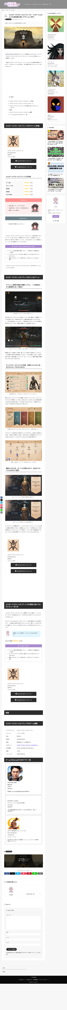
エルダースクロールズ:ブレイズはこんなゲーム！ (22, 103)
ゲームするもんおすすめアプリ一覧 (18, 114)
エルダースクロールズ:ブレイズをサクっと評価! (21, 101)
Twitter (56, 216)
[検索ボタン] (50, 4)
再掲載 (4, 971)
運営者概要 (35, 979)
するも (11, 894)
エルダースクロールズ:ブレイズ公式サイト (27, 745)
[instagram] (56, 221)
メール (7, 937)
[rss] (35, 977)
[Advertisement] (23, 81)
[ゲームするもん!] (12, 4)
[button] (6, 873)
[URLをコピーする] (40, 873)
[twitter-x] (53, 221)
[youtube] (58, 221)
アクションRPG (8, 19)
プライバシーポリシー (43, 979)
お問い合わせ (29, 979)
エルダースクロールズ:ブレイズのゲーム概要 (21, 112)
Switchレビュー (23, 979)
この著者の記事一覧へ (30, 894)
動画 (11, 110)
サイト (7, 942)
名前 (7, 932)
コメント (8, 915)
